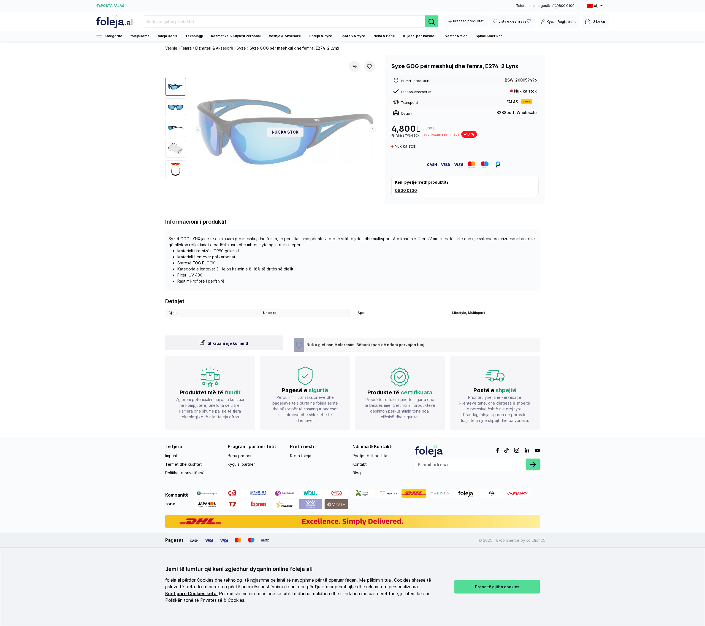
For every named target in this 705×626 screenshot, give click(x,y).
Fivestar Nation (455, 36)
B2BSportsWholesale (517, 112)
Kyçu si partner (241, 464)
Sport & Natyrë (352, 36)
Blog (356, 472)
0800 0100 (406, 190)
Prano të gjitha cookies (497, 586)
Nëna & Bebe (384, 36)
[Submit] (533, 464)
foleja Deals (167, 36)
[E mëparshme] (197, 129)
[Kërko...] (431, 21)
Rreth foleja (300, 455)
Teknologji (194, 36)
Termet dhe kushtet (183, 464)
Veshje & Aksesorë (285, 36)
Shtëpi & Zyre (320, 36)
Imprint (171, 455)
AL (596, 6)
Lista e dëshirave (512, 21)
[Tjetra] (372, 129)
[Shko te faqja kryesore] (114, 21)
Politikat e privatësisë (185, 472)
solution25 (535, 540)
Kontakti (359, 464)
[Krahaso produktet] (354, 66)
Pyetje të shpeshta (369, 455)
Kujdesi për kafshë (418, 36)
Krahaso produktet (468, 21)
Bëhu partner (240, 455)
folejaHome (140, 36)
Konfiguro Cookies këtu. (191, 593)
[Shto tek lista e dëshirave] (369, 66)
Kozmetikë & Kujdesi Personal (236, 36)
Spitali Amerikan (489, 36)
